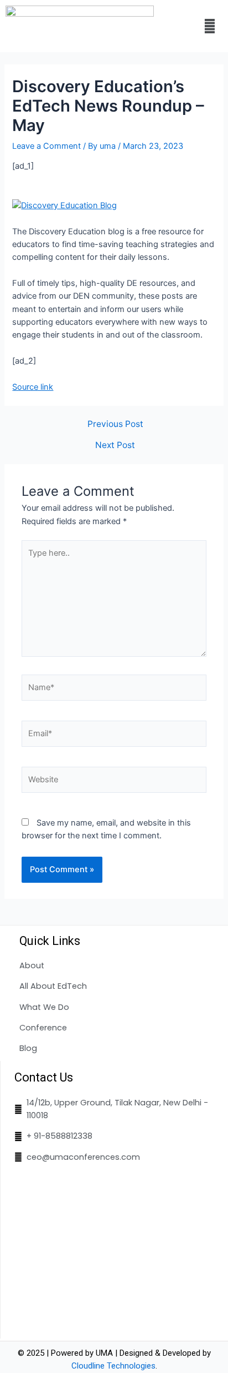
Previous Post (115, 424)
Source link (32, 387)
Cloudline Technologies (113, 1366)
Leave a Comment (46, 146)
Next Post (115, 445)
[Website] (114, 782)
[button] (209, 26)
